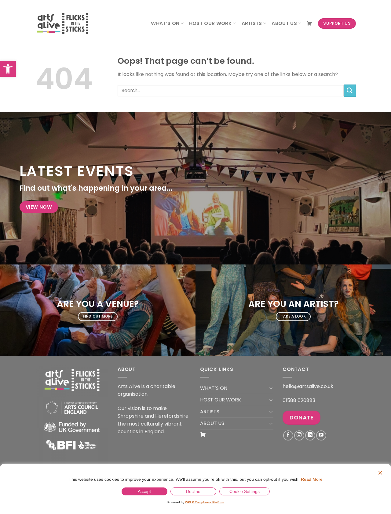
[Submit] (350, 90)
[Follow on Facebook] (288, 435)
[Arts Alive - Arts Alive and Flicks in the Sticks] (65, 23)
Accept (144, 491)
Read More (312, 479)
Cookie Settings (244, 491)
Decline (193, 491)
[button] (8, 69)
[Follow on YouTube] (321, 435)
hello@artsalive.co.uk (308, 386)
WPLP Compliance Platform (204, 502)
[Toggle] (271, 388)
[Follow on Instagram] (299, 435)
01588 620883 (299, 400)
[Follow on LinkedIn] (310, 435)
